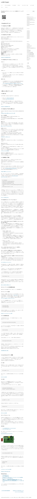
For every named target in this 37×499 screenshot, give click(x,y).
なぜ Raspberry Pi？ (6, 475)
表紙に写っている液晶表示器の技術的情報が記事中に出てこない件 (12, 479)
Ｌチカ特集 (28, 44)
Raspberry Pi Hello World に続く (5, 471)
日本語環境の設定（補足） (5, 350)
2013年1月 (28, 38)
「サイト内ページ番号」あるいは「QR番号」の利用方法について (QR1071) (19, 497)
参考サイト (28, 57)
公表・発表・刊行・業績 (25, 5)
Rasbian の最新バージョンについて (6, 171)
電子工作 (19, 5)
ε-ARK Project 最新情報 (7, 5)
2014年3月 (28, 30)
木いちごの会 (28, 58)
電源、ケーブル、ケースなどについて (6, 126)
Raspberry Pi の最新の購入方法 (5, 106)
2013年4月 (28, 35)
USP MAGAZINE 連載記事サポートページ (13, 483)
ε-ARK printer (28, 51)
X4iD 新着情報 (14, 5)
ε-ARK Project (5, 2)
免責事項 (30, 497)
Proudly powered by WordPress (5, 497)
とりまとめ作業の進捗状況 (30, 53)
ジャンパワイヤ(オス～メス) (7, 429)
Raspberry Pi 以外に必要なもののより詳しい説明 (8, 113)
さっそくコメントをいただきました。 (8, 478)
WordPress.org (29, 68)
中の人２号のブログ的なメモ (30, 56)
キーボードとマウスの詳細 (5, 150)
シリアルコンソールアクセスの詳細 (6, 469)
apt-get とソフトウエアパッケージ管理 (6, 313)
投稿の (28, 66)
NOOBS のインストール (30, 16)
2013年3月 (28, 36)
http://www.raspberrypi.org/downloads (10, 168)
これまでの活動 (32, 5)
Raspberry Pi (6, 483)
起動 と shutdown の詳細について (6, 284)
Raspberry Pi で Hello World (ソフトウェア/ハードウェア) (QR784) (13, 477)
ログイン (28, 65)
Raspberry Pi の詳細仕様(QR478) (5, 57)
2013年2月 (28, 37)
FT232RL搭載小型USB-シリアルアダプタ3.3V (9, 428)
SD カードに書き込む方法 (4, 197)
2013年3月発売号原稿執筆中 (5, 490)
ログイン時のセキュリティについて (6, 262)
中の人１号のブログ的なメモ (30, 55)
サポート (2, 7)
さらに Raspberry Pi (6, 476)
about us (6, 7)
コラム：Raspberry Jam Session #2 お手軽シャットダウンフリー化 (12, 83)
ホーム (2, 5)
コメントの (29, 67)
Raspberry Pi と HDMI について (5, 136)
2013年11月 (28, 31)
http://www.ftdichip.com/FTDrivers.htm (6, 433)
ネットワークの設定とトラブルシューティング (7, 298)
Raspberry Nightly (29, 45)
